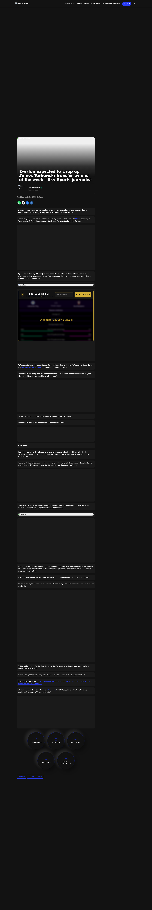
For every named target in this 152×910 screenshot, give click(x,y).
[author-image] (22, 189)
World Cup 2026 (70, 4)
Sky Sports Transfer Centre (31, 367)
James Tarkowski (35, 776)
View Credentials (34, 190)
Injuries (92, 4)
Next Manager (107, 4)
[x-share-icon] (23, 204)
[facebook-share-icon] (27, 204)
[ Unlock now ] (83, 294)
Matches (86, 4)
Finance (98, 4)
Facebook (51, 690)
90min (77, 219)
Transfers (79, 4)
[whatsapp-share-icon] (19, 204)
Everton (22, 776)
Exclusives (116, 4)
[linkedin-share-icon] (31, 204)
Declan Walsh (34, 187)
